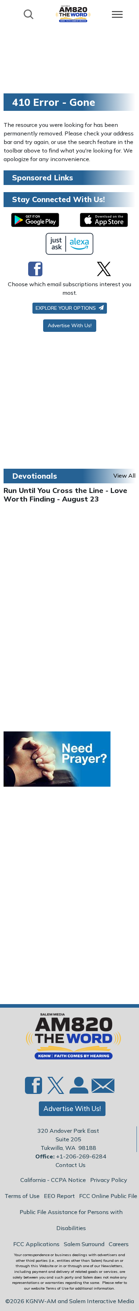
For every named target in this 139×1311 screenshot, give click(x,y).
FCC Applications (36, 1244)
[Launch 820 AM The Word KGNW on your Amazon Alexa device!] (70, 244)
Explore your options (66, 308)
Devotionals (34, 475)
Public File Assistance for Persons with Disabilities (71, 1220)
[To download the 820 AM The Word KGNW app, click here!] (35, 220)
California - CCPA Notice (53, 1179)
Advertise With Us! (70, 325)
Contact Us (71, 1164)
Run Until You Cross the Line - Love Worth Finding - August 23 (65, 494)
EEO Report (59, 1195)
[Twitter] (104, 269)
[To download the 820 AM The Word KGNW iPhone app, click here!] (104, 220)
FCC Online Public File (108, 1195)
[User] (78, 1089)
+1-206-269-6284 (81, 1156)
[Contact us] (100, 1087)
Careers (119, 1244)
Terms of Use (22, 1195)
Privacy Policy (108, 1179)
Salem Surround (84, 1244)
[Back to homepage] (73, 14)
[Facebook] (35, 269)
